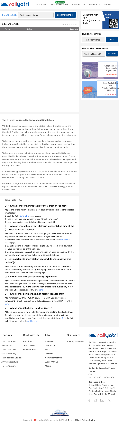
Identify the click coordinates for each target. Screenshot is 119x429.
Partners (49, 353)
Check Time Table (65, 15)
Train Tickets (41, 4)
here (41, 289)
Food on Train (29, 349)
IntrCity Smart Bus (75, 341)
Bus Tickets (28, 341)
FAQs (47, 349)
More (106, 4)
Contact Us (50, 345)
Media (48, 366)
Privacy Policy (88, 420)
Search (112, 54)
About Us (49, 341)
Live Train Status (8, 341)
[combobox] (33, 15)
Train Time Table (8, 349)
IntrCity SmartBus (59, 4)
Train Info (93, 4)
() (62, 318)
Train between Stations (11, 357)
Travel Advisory (8, 366)
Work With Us (51, 361)
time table (24, 216)
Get (112, 39)
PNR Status (6, 345)
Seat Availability (8, 353)
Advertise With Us (53, 357)
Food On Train (78, 4)
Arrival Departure (9, 361)
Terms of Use (74, 420)
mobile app (32, 321)
